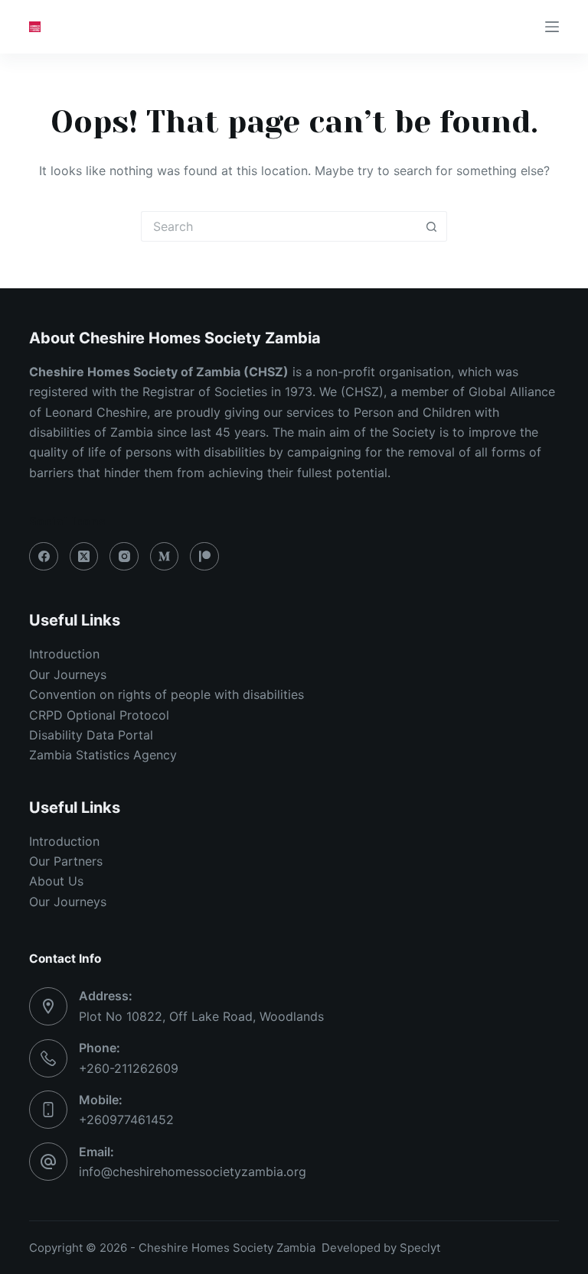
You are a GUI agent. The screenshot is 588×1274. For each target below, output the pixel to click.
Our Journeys (67, 674)
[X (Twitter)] (84, 556)
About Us (56, 881)
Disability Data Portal (91, 735)
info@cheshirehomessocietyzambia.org (192, 1171)
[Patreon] (204, 556)
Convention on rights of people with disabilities (168, 694)
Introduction (64, 653)
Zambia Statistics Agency (103, 754)
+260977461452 (126, 1119)
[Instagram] (124, 556)
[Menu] (552, 27)
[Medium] (164, 556)
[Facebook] (43, 556)
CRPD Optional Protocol (99, 715)
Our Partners (66, 861)
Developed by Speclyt (381, 1247)
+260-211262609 (128, 1068)
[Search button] (431, 226)
